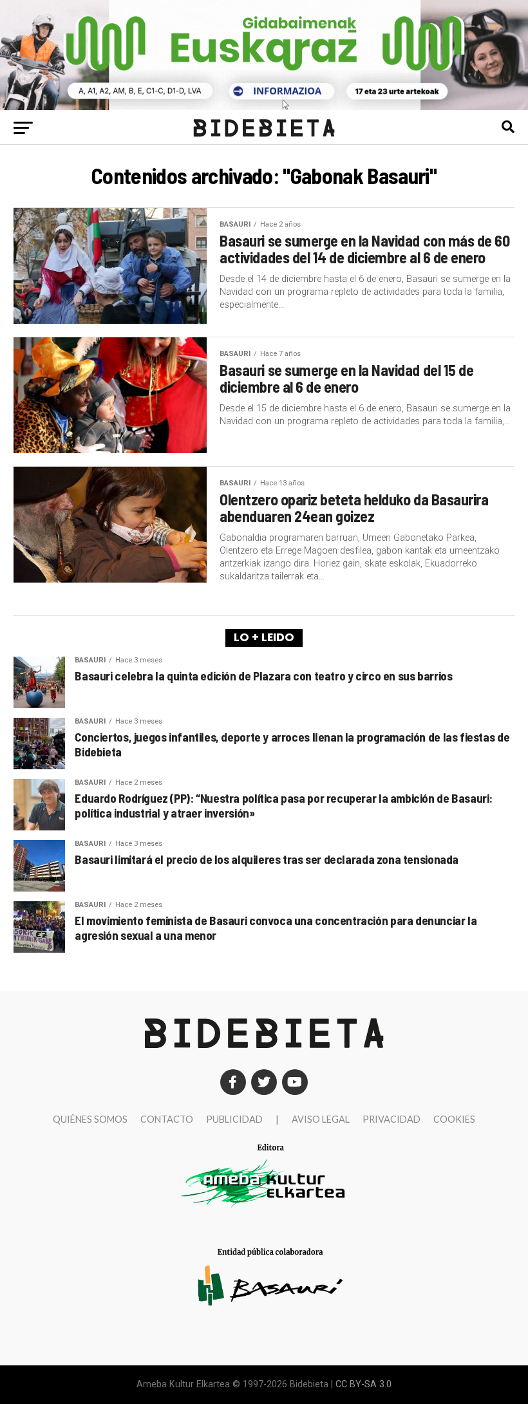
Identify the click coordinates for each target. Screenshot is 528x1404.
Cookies (454, 1119)
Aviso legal (321, 1119)
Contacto (166, 1119)
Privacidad (391, 1119)
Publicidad (234, 1119)
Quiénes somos (90, 1119)
